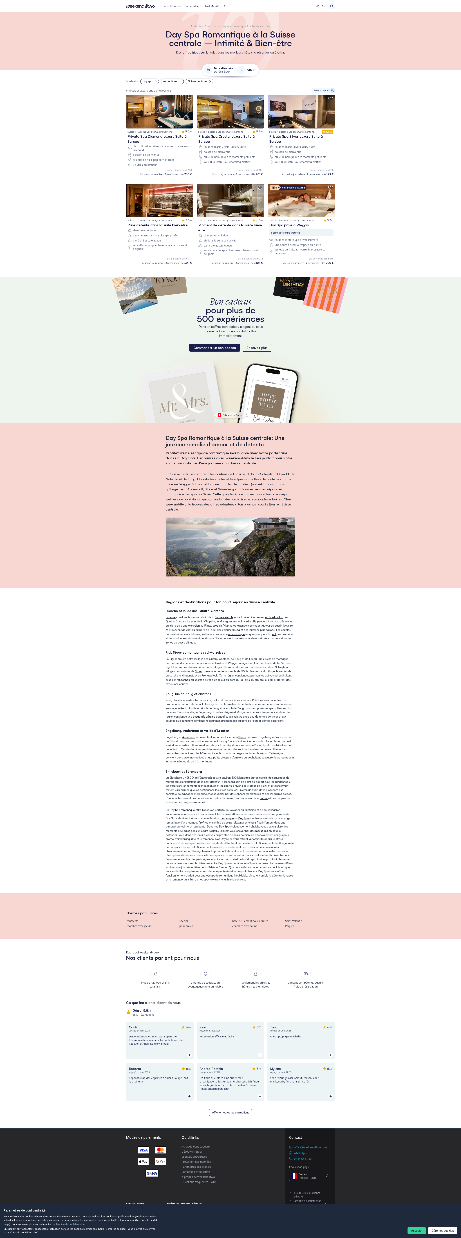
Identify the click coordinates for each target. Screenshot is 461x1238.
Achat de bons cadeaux (196, 1146)
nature (264, 798)
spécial (183, 921)
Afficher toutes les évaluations (230, 1112)
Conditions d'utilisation (196, 1171)
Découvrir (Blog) (192, 1151)
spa (237, 630)
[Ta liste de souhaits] (323, 6)
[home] (140, 6)
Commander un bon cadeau (215, 348)
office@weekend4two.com (310, 1147)
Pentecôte (132, 921)
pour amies (186, 926)
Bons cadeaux (193, 6)
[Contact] (317, 6)
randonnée (183, 680)
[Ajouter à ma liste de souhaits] (188, 99)
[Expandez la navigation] (226, 6)
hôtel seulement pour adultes (250, 921)
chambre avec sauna (244, 926)
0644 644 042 (303, 1159)
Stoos (198, 671)
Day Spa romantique (182, 810)
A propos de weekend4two (198, 1177)
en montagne (236, 634)
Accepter (416, 1230)
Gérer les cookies (442, 1230)
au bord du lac (274, 617)
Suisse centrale (224, 617)
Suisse (242, 737)
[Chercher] (331, 6)
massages (261, 831)
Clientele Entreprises (194, 1156)
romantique (227, 818)
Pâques (289, 926)
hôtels (191, 630)
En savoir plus (257, 348)
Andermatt (188, 737)
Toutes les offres (171, 6)
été (274, 634)
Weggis (217, 625)
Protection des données (196, 1161)
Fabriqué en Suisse (233, 415)
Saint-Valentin (293, 921)
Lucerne (171, 617)
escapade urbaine (204, 716)
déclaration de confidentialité (68, 1224)
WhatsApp (300, 1153)
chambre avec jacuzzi (139, 926)
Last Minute (212, 6)
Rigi (171, 659)
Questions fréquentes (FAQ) (199, 1182)
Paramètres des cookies (196, 1166)
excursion (194, 625)
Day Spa (243, 818)
